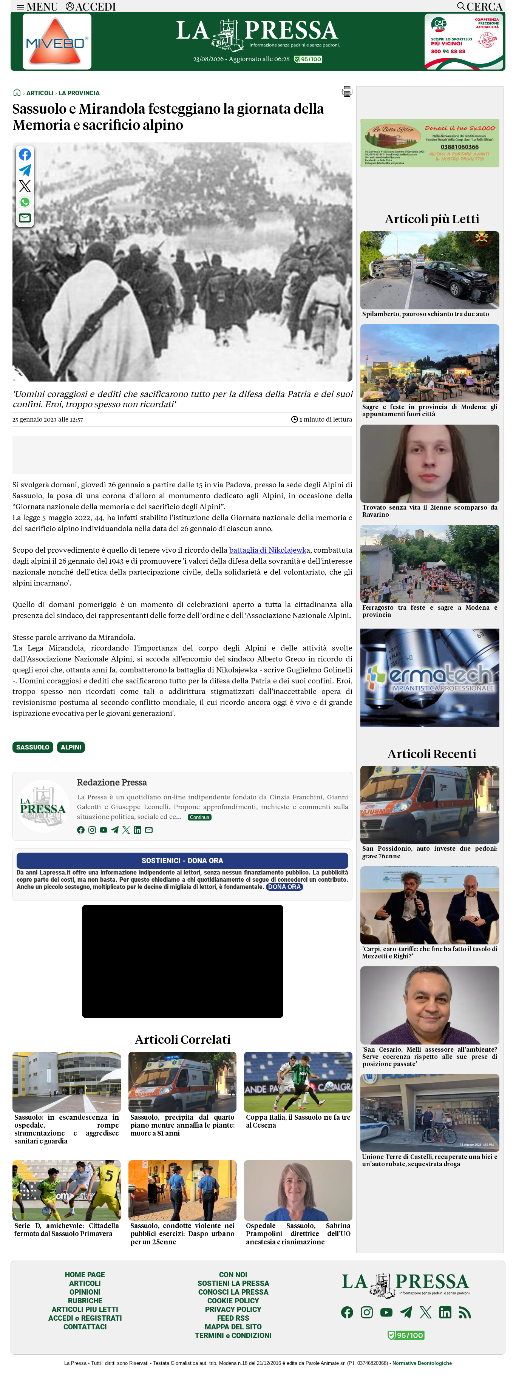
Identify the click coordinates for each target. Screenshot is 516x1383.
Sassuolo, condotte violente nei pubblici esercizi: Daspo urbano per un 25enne (182, 1234)
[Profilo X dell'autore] (126, 831)
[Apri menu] (18, 6)
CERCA (484, 6)
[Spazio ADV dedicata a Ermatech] (429, 728)
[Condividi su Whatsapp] (25, 202)
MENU (42, 6)
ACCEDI (96, 6)
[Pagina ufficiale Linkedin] (445, 1313)
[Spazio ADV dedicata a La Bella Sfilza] (429, 194)
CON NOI (233, 1274)
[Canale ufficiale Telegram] (406, 1313)
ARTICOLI (85, 1283)
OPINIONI (85, 1292)
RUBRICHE (85, 1300)
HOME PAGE (85, 1274)
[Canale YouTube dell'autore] (103, 831)
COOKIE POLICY (233, 1300)
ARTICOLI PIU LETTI (85, 1309)
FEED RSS (233, 1318)
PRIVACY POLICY (233, 1309)
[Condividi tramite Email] (25, 218)
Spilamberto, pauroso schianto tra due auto (425, 314)
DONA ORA (284, 887)
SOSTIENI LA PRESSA (233, 1283)
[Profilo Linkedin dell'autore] (137, 831)
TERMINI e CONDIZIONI (233, 1335)
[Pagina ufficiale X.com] (426, 1313)
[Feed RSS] (465, 1313)
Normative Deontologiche (422, 1363)
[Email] (149, 831)
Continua (199, 817)
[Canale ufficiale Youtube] (386, 1313)
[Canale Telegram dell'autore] (115, 831)
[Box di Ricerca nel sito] (459, 6)
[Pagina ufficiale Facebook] (347, 1313)
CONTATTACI (85, 1327)
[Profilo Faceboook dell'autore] (81, 831)
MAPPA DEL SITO (233, 1327)
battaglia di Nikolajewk (267, 550)
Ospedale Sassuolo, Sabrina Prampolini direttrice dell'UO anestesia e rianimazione (298, 1234)
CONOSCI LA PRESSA (233, 1292)
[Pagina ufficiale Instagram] (367, 1313)
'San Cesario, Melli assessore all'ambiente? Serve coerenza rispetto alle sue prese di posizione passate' (429, 1057)
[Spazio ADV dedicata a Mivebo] (57, 67)
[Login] (70, 6)
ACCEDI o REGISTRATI (85, 1318)
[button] (347, 94)
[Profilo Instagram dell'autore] (92, 831)
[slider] (174, 1012)
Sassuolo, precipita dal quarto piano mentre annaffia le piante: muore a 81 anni (182, 1125)
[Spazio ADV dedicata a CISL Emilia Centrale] (464, 67)
